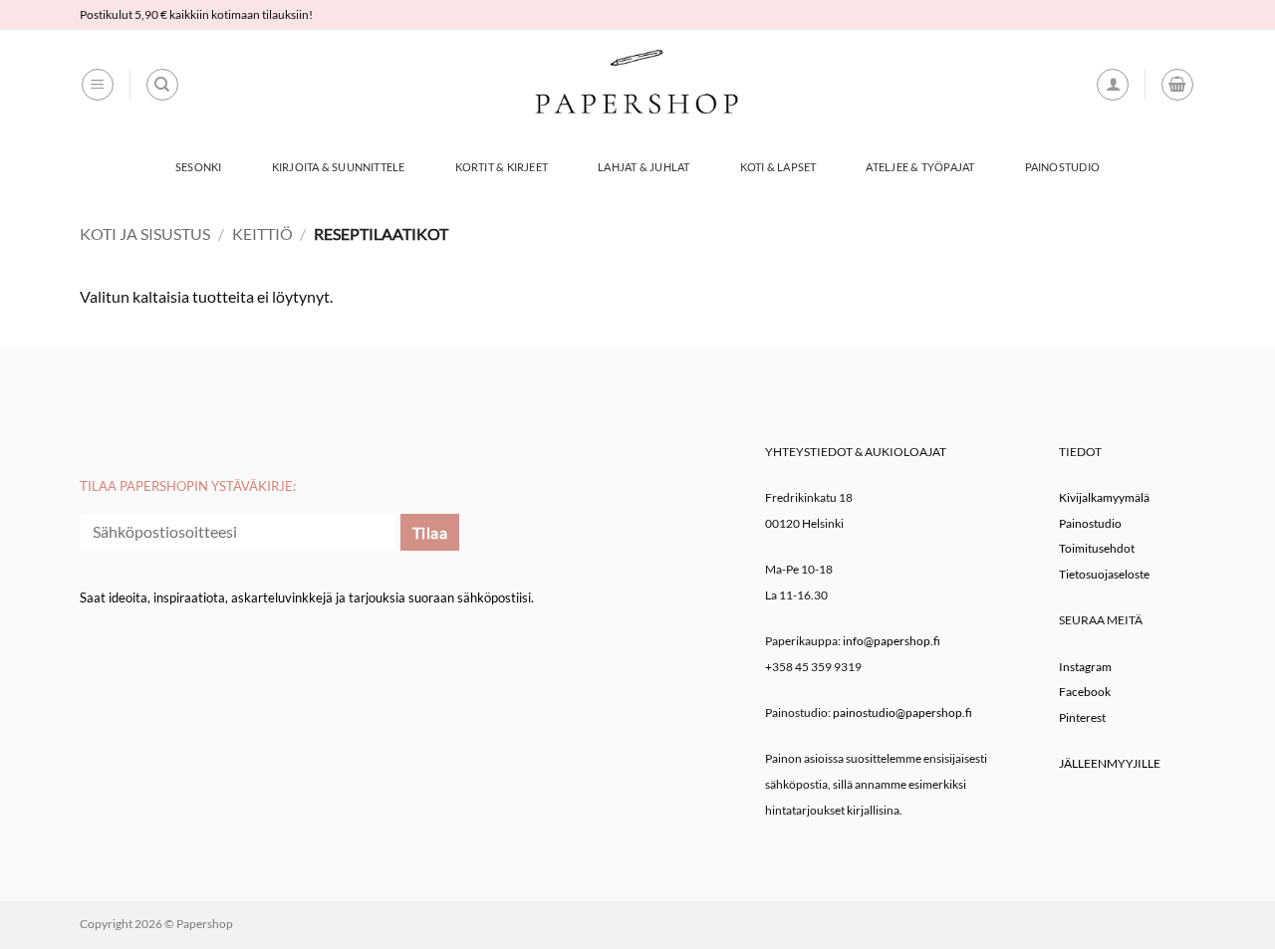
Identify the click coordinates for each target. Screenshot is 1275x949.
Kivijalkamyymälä (1104, 497)
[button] (98, 85)
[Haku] (162, 85)
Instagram (1085, 666)
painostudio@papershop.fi (902, 712)
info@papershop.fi (891, 640)
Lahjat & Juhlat (643, 166)
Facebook (1085, 691)
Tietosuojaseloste (1104, 574)
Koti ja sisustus (145, 233)
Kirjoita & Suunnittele (338, 166)
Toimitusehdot (1097, 548)
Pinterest (1082, 717)
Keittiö (262, 233)
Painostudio (1062, 166)
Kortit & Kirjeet (502, 166)
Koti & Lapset (778, 166)
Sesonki (198, 166)
